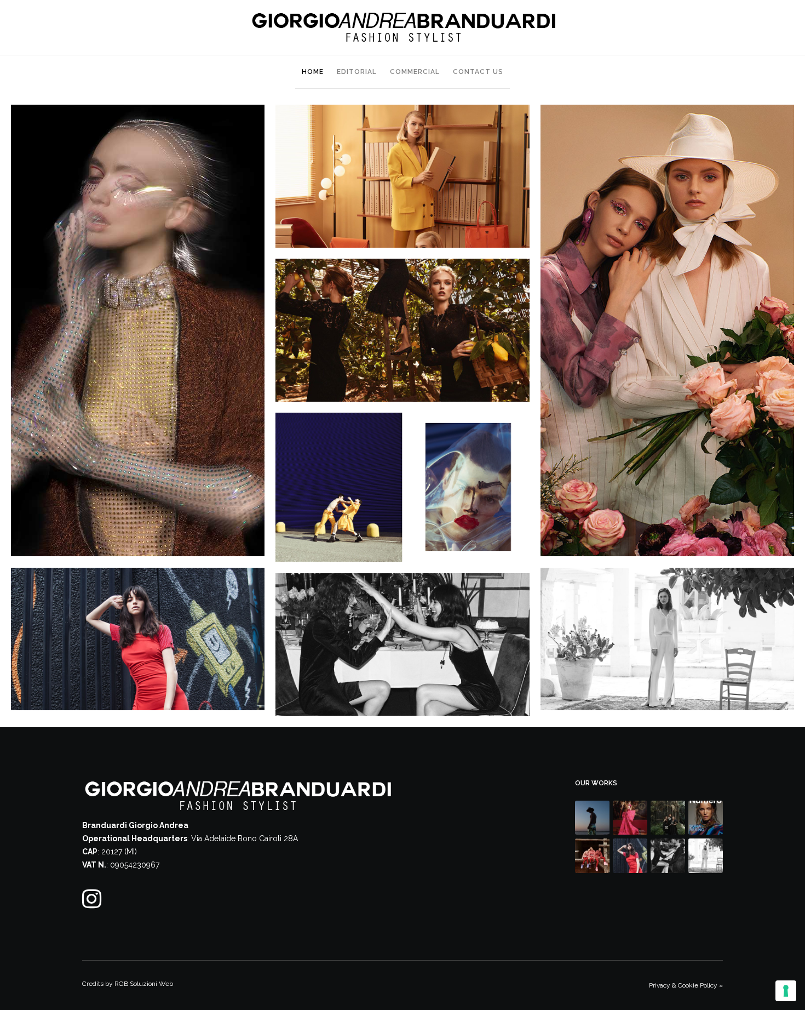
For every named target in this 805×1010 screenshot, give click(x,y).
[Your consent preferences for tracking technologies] (785, 990)
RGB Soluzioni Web (143, 984)
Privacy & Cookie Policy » (686, 985)
